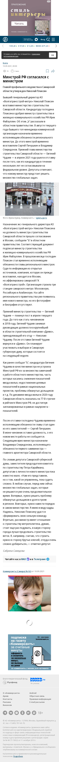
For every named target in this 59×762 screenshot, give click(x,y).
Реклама (7, 702)
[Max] (34, 713)
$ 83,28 (12, 46)
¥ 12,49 (30, 46)
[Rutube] (28, 713)
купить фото (41, 217)
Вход (43, 39)
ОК (52, 55)
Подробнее (18, 756)
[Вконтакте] (11, 713)
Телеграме (40, 559)
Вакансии (7, 705)
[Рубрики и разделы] (53, 39)
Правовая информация (40, 699)
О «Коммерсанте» (11, 693)
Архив (5, 696)
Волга (5, 63)
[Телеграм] (5, 713)
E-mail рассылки (37, 702)
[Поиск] (48, 39)
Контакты (7, 699)
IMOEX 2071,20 (42, 46)
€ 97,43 (21, 46)
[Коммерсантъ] (5, 39)
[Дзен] (16, 713)
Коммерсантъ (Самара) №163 (17, 571)
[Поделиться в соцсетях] (53, 71)
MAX (23, 559)
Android (33, 693)
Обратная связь (37, 696)
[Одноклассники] (22, 713)
